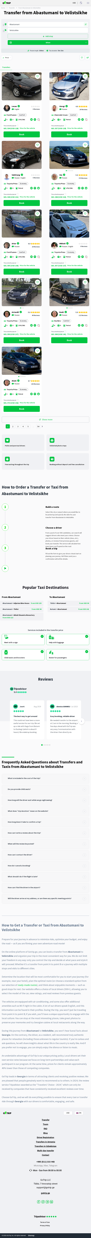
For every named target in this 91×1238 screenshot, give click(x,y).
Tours (45, 1124)
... (33, 426)
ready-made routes (27, 984)
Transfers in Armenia (45, 1142)
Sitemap (31, 1235)
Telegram (53, 1165)
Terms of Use (45, 1222)
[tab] (45, 778)
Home (3, 8)
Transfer (12, 8)
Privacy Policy (45, 1225)
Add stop (49, 36)
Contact (45, 1155)
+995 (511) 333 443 (45, 1161)
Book (21, 134)
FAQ (45, 1128)
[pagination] (3, 426)
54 (38, 426)
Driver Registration (45, 1137)
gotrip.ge (45, 1193)
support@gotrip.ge (45, 1187)
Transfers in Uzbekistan (45, 1146)
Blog (45, 1133)
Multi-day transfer (45, 1150)
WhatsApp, (39, 1165)
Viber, (46, 1165)
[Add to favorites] (37, 76)
